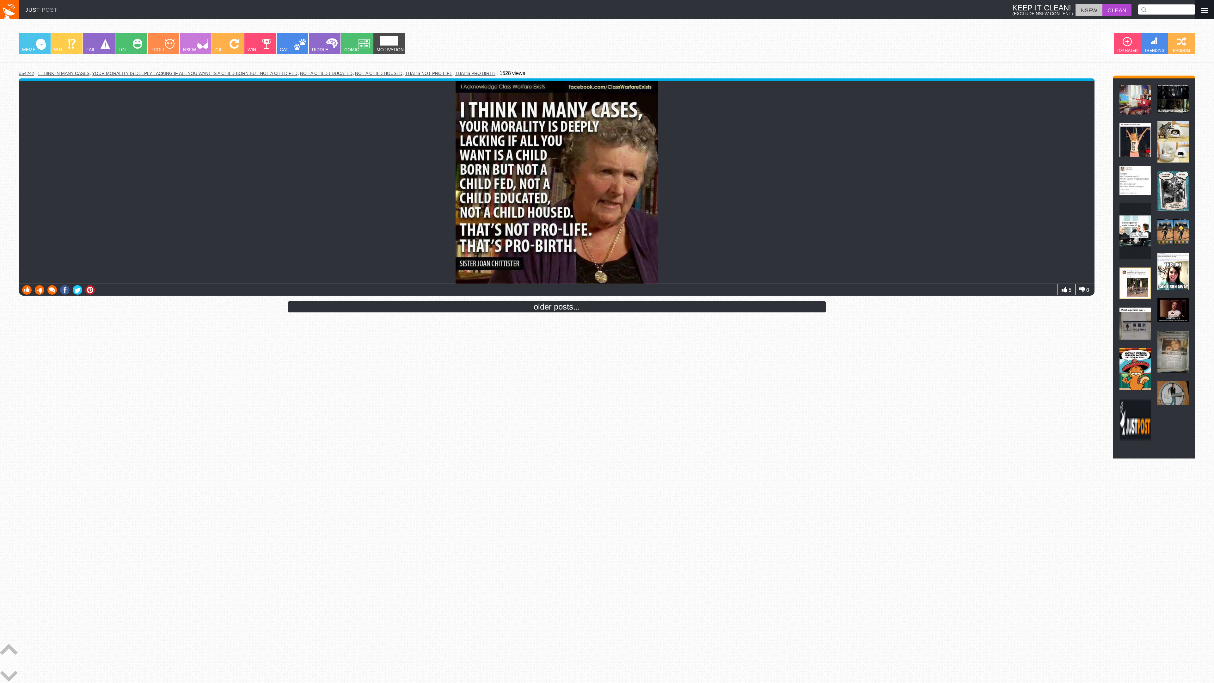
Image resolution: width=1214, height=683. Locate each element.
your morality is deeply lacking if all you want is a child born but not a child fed (194, 73)
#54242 (26, 73)
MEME (28, 49)
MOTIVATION (390, 49)
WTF (59, 49)
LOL (123, 49)
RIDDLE (320, 49)
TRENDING (1154, 50)
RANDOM (1181, 50)
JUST (41, 10)
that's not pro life (428, 73)
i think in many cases (63, 73)
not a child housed (378, 73)
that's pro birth (475, 73)
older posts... (557, 306)
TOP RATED (1127, 50)
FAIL (90, 49)
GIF (219, 49)
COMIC (351, 49)
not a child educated (326, 73)
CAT (284, 49)
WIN (252, 49)
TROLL (158, 49)
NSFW (189, 49)
